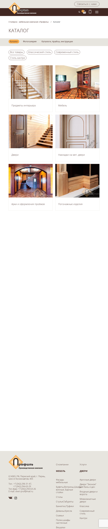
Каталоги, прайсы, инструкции (57, 41)
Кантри (83, 518)
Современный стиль (67, 52)
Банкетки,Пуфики (65, 506)
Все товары (16, 52)
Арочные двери (88, 479)
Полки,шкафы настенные (63, 521)
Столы (59, 496)
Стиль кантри (17, 57)
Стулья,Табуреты (64, 501)
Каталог (14, 41)
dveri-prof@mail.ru (24, 491)
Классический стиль (39, 52)
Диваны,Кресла (64, 510)
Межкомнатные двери (88, 500)
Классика (84, 506)
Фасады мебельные (62, 481)
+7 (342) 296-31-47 (22, 483)
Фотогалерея (29, 41)
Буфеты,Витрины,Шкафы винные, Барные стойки (69, 489)
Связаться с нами (87, 4)
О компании (62, 464)
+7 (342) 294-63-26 (27, 488)
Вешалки (60, 527)
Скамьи (60, 515)
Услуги (83, 464)
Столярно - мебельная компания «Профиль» (29, 22)
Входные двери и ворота (88, 493)
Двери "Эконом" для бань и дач (88, 485)
